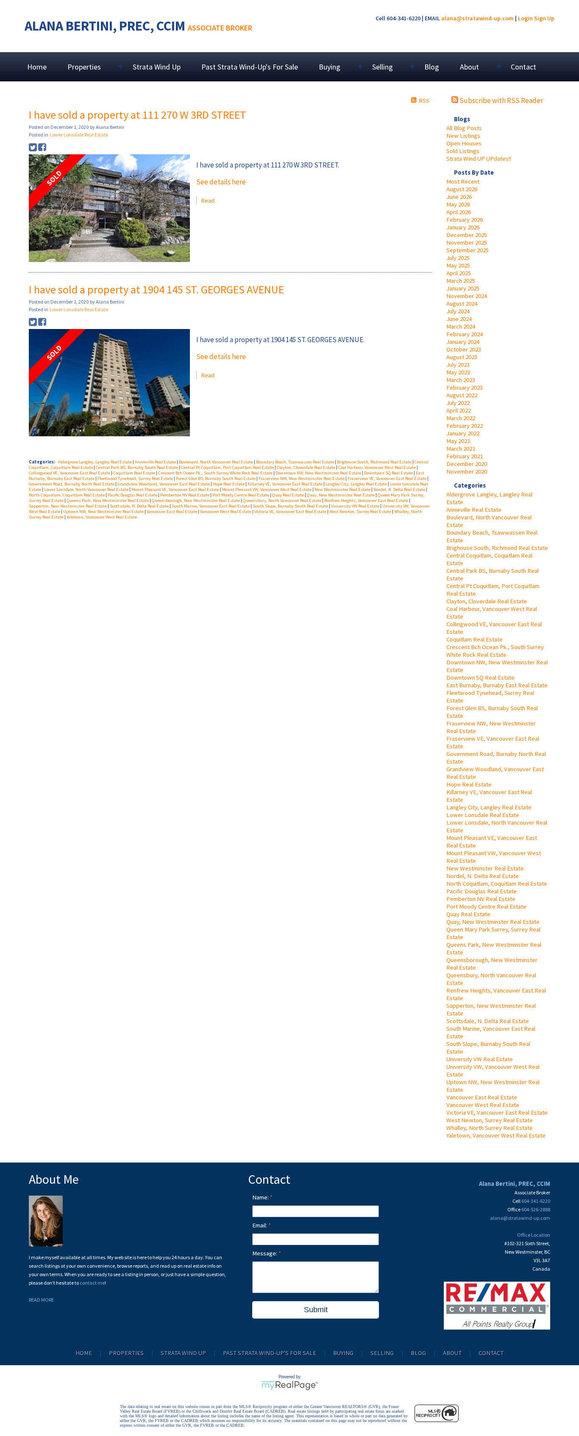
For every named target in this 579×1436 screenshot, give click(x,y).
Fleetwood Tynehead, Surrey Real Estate (135, 478)
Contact (523, 67)
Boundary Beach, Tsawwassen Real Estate (295, 462)
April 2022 (458, 410)
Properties (126, 1353)
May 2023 (458, 372)
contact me (92, 1283)
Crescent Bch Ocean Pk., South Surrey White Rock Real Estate (495, 650)
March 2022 (460, 418)
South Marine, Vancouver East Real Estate (211, 506)
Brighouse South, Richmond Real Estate (497, 548)
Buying (343, 1353)
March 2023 (460, 380)
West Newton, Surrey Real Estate (489, 1120)
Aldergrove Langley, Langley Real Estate (95, 462)
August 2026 (461, 189)
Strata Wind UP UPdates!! (478, 158)
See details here (221, 182)
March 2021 (460, 448)
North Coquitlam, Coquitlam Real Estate (496, 883)
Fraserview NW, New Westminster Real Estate (302, 478)
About (452, 1353)
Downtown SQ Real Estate (480, 677)
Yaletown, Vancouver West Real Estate (496, 1135)
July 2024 (458, 311)
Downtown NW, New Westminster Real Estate (319, 473)
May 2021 (458, 441)
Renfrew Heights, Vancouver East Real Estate (366, 500)
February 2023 (464, 387)
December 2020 (466, 464)
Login (525, 18)
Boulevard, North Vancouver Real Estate (216, 462)
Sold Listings (462, 151)
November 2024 (466, 296)
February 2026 (464, 219)
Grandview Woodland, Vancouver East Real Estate (164, 484)
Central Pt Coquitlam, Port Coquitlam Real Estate (228, 467)
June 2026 (459, 197)
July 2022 (458, 403)
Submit (316, 1309)
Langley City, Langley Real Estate (489, 807)
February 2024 (464, 334)
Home (37, 67)
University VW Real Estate (479, 1059)
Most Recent (462, 181)
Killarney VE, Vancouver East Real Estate (285, 484)
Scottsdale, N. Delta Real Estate (487, 1021)
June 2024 (459, 319)
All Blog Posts (464, 128)
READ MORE (41, 1300)
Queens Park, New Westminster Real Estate (108, 500)
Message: (265, 1253)
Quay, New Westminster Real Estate (493, 922)
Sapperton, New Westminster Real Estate (68, 506)
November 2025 (466, 242)
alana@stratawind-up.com (477, 18)
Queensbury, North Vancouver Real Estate (282, 500)
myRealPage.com (289, 1385)
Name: (261, 1197)
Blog (431, 67)
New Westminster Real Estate (485, 868)
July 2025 (458, 258)
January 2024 (462, 342)
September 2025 (467, 250)
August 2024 (461, 303)
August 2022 (461, 395)
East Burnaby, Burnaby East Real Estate (497, 685)
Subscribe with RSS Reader (500, 100)
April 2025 (458, 273)
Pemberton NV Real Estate (480, 899)
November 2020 (466, 471)
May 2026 (458, 204)
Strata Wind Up (157, 67)
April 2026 (458, 212)
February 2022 (464, 425)
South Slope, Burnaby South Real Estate (291, 506)
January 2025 (462, 288)
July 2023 (458, 364)
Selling (382, 1353)
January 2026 (462, 227)
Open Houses (464, 143)
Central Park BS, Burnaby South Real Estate (137, 467)
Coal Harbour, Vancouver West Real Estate (377, 467)
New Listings (463, 135)
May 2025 (458, 265)
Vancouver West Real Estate (482, 1105)
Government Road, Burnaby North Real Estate (72, 484)
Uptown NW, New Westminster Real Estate (104, 511)
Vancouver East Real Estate (481, 1097)
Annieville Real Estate (473, 509)
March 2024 (460, 326)
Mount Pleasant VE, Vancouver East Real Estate (175, 489)
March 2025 (460, 280)
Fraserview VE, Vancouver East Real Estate (387, 478)
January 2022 (462, 433)
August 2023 (461, 357)
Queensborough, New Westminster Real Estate (196, 500)
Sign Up (544, 18)
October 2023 (463, 349)
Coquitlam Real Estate (474, 639)
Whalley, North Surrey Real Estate (489, 1128)
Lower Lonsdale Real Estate (482, 815)
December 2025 (466, 235)
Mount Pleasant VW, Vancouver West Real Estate (267, 489)
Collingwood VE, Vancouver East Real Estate (70, 473)
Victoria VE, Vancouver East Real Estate (497, 1112)
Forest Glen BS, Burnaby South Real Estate (216, 478)
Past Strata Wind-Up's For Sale (249, 67)
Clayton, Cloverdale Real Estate (486, 601)
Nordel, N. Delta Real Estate (482, 876)
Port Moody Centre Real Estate (486, 906)
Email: (260, 1225)
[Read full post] (109, 208)
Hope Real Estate (469, 784)
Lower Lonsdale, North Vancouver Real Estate (86, 489)
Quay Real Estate (468, 914)
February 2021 (464, 456)
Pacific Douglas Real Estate (481, 891)
